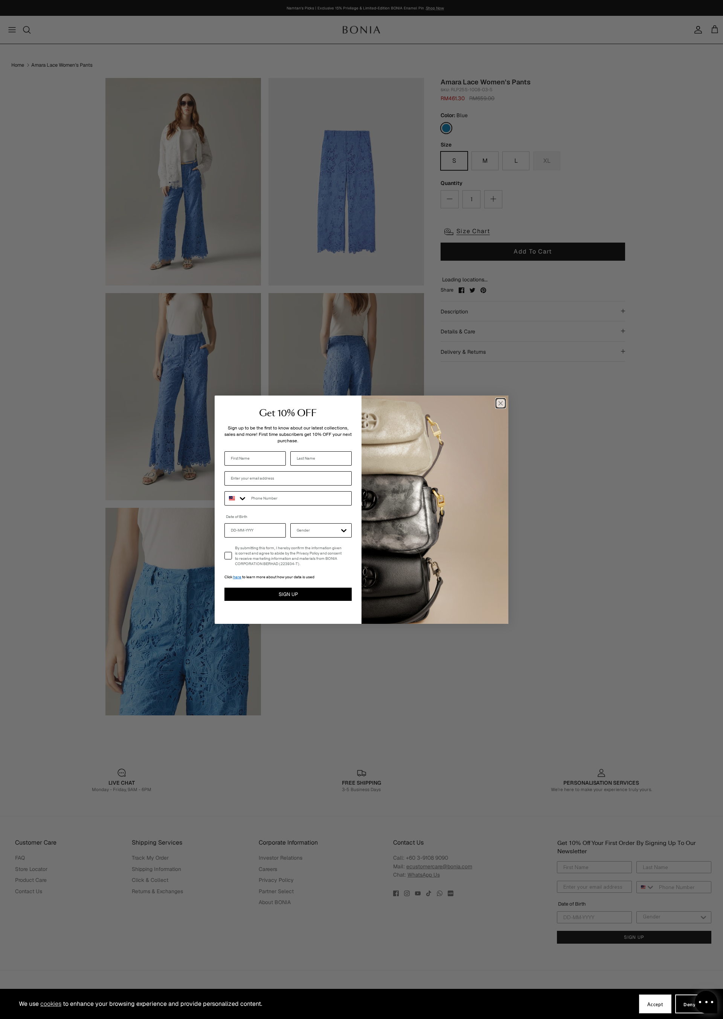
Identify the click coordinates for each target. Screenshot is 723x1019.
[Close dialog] (500, 403)
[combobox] (236, 498)
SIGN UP (288, 594)
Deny (689, 1005)
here (237, 577)
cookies (50, 1004)
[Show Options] (343, 530)
